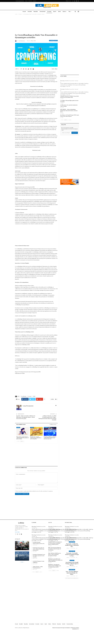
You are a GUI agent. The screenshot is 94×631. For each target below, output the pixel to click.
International (42, 11)
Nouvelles (36, 11)
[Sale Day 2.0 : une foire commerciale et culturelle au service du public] (36, 431)
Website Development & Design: (58, 627)
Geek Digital (67, 627)
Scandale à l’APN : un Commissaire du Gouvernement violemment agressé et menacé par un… (55, 543)
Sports (54, 11)
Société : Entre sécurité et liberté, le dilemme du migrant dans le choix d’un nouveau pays (25, 417)
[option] (22, 551)
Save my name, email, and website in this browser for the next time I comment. (34, 491)
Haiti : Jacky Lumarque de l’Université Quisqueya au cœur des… (22, 552)
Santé (59, 11)
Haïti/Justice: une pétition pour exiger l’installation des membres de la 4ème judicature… (55, 560)
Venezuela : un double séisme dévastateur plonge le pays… (72, 554)
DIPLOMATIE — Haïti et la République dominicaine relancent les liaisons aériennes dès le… (69, 110)
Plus (69, 11)
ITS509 (71, 627)
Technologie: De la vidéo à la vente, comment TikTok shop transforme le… (38, 549)
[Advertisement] (47, 24)
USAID (34, 396)
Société (55, 40)
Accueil (24, 11)
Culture (64, 11)
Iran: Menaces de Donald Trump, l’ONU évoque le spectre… (72, 564)
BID (18, 396)
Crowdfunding (23, 396)
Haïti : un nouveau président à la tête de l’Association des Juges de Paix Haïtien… (54, 548)
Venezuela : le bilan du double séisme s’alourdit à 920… (72, 545)
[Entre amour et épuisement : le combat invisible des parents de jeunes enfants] (22, 431)
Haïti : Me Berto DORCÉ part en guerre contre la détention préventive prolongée (54, 554)
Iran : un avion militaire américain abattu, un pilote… (72, 573)
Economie (49, 11)
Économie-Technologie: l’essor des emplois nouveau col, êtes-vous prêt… (39, 555)
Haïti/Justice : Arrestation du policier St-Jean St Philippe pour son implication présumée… (54, 565)
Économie (29, 396)
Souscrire (74, 132)
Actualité (30, 11)
